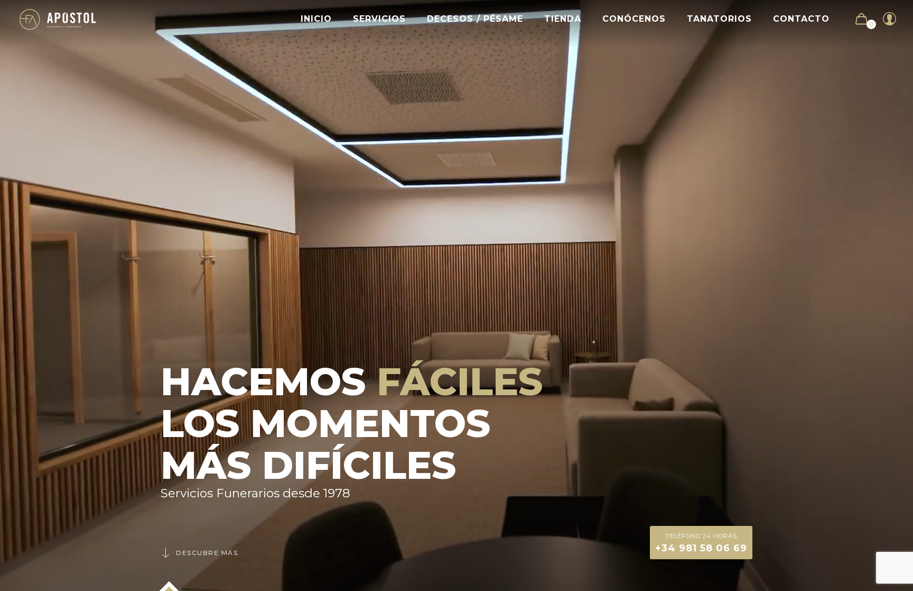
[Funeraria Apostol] (58, 19)
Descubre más (207, 553)
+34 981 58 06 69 (701, 543)
